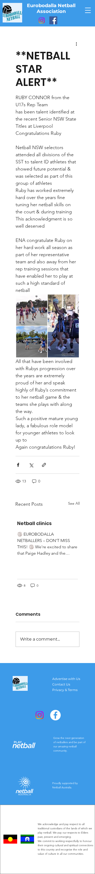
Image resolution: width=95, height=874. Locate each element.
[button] (88, 10)
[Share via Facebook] (18, 464)
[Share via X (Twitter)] (31, 464)
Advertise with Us (66, 679)
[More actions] (76, 43)
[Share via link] (43, 464)
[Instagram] (42, 20)
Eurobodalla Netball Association (51, 8)
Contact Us (61, 684)
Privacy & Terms (65, 690)
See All (74, 503)
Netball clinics (34, 523)
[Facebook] (53, 20)
